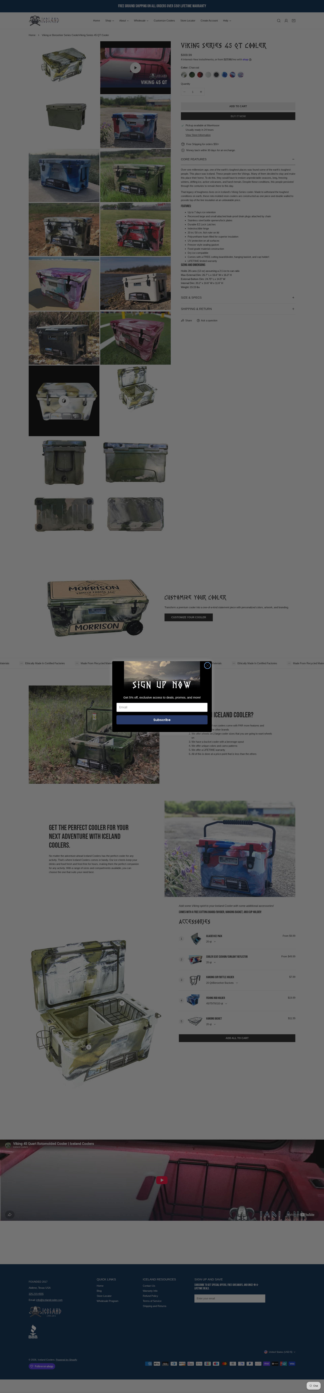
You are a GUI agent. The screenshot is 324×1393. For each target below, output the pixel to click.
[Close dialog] (207, 665)
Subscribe (162, 719)
